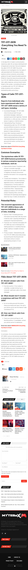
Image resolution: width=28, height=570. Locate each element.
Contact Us (17, 557)
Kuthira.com (19, 564)
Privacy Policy (9, 561)
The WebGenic (20, 566)
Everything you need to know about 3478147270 (20, 391)
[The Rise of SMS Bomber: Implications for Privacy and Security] (4, 257)
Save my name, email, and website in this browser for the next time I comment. (13, 472)
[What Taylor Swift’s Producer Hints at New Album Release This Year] (4, 264)
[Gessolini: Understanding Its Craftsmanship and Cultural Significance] (4, 249)
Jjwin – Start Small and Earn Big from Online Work (12, 494)
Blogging (3, 38)
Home (9, 557)
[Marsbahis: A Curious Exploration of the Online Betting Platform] (20, 423)
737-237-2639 (6, 361)
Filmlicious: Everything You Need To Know (8, 391)
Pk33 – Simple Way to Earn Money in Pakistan (11, 491)
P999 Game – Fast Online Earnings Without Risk (11, 497)
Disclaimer (19, 561)
